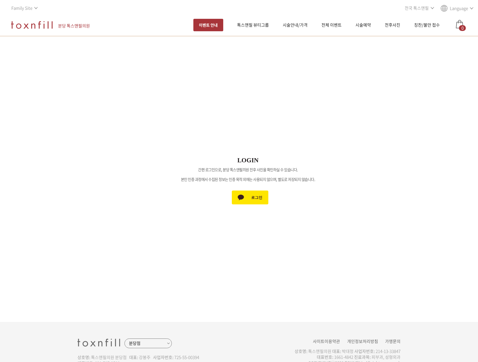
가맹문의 (393, 341)
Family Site (21, 8)
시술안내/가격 (295, 25)
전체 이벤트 (331, 25)
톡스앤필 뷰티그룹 (253, 25)
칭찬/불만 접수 (427, 25)
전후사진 (392, 25)
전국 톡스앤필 (417, 8)
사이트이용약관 (326, 341)
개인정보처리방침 (362, 341)
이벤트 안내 (208, 25)
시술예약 (363, 25)
